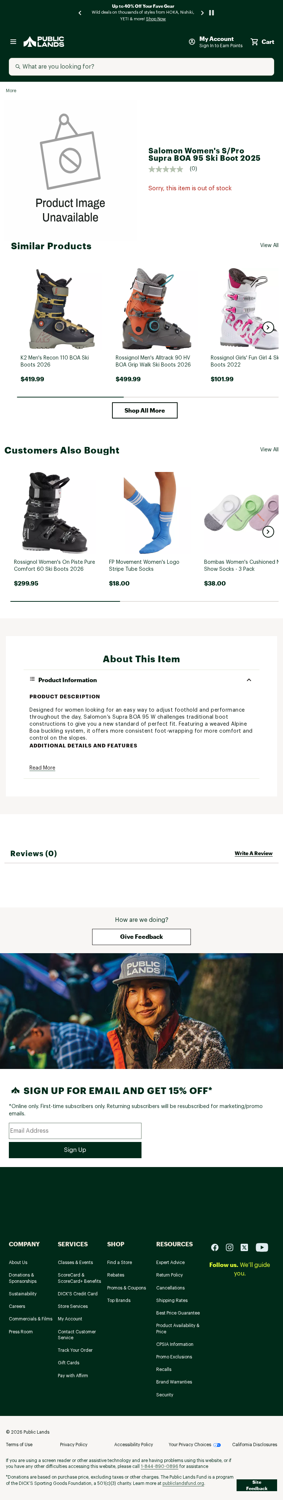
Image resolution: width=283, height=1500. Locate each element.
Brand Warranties (174, 1382)
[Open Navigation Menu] (13, 41)
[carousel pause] (211, 12)
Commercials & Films (30, 1319)
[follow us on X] (247, 1247)
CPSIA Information (174, 1344)
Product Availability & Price (177, 1328)
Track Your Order (75, 1350)
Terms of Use (19, 1444)
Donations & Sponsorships (22, 1278)
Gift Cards (68, 1363)
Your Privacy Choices (190, 1444)
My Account (70, 1319)
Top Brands (118, 1300)
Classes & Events (75, 1262)
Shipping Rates (172, 1300)
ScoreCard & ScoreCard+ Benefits (79, 1278)
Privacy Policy (73, 1444)
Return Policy (169, 1275)
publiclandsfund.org (183, 1483)
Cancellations (170, 1288)
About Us (18, 1262)
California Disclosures (254, 1444)
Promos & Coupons (126, 1288)
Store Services (73, 1306)
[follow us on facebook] (217, 1247)
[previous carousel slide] (80, 12)
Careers (17, 1306)
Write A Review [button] (254, 853)
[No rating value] (169, 169)
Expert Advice (170, 1262)
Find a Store (119, 1262)
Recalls (163, 1369)
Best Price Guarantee (178, 1313)
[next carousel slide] (202, 12)
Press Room (21, 1332)
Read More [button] (42, 768)
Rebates (115, 1275)
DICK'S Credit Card (78, 1294)
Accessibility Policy (133, 1444)
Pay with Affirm (73, 1376)
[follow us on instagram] (232, 1247)
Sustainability (22, 1294)
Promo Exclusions (174, 1357)
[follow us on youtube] (262, 1247)
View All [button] (269, 245)
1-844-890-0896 (159, 1466)
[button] (268, 327)
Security (164, 1395)
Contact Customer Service (77, 1335)
